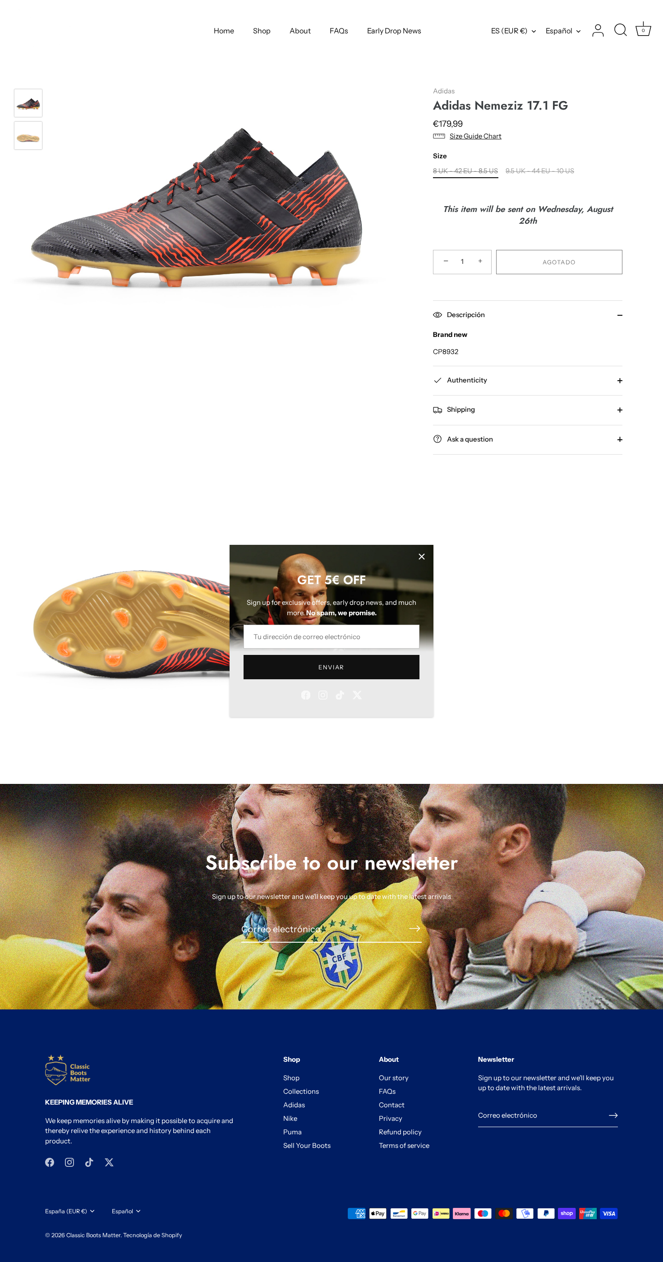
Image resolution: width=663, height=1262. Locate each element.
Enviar (331, 667)
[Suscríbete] (414, 928)
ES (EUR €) (509, 30)
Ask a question (469, 438)
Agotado (559, 261)
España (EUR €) (66, 1211)
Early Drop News (394, 30)
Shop (262, 30)
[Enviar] (613, 1115)
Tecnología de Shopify (152, 1235)
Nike (290, 1118)
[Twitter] (357, 694)
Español (559, 30)
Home (224, 30)
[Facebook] (305, 694)
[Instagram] (322, 694)
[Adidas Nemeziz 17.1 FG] (28, 103)
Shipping (460, 409)
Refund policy (400, 1132)
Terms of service (404, 1145)
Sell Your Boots (307, 1145)
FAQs (339, 30)
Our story (394, 1077)
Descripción (465, 314)
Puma (292, 1132)
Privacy (390, 1118)
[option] (28, 104)
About (300, 30)
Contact (392, 1105)
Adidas (444, 91)
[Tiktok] (340, 694)
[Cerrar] (422, 557)
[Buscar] (621, 31)
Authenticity (466, 380)
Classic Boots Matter (93, 1235)
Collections (301, 1091)
